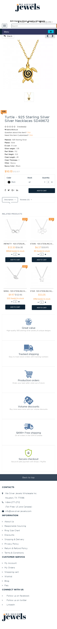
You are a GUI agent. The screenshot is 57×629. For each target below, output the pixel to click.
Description (8, 200)
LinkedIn (11, 604)
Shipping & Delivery (14, 539)
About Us (9, 521)
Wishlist (8, 576)
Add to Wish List (12, 130)
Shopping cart (12, 572)
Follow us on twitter (17, 600)
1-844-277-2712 (12, 502)
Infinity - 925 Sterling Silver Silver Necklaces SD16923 (15, 244)
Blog (7, 581)
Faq (6, 585)
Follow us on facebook (18, 596)
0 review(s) (21, 126)
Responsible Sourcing (15, 526)
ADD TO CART (42, 191)
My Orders (10, 567)
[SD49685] (52, 36)
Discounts (9, 535)
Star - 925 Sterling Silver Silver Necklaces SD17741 (41, 291)
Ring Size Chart (12, 530)
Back (9, 36)
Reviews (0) (25, 200)
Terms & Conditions (14, 553)
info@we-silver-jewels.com (17, 511)
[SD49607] (47, 36)
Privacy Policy (12, 544)
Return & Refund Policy (16, 548)
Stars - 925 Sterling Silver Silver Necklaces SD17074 (41, 244)
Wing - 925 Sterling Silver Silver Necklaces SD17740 (15, 291)
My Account (11, 563)
